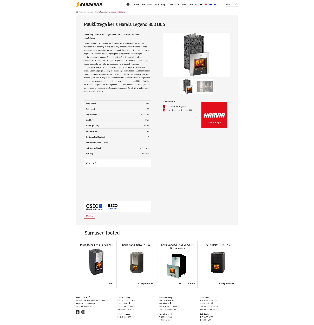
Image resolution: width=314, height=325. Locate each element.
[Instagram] (83, 312)
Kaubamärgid (161, 4)
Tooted (135, 4)
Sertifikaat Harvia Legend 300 (177, 106)
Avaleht (82, 12)
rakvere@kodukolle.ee (167, 309)
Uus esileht (128, 4)
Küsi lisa (89, 216)
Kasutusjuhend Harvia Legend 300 (179, 110)
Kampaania (147, 4)
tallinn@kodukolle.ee (126, 309)
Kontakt (194, 4)
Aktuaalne (174, 4)
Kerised (90, 12)
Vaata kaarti (122, 303)
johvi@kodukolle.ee (207, 309)
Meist (184, 4)
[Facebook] (77, 312)
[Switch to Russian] (210, 4)
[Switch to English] (206, 4)
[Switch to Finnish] (215, 4)
